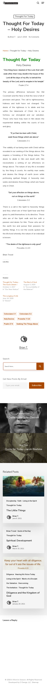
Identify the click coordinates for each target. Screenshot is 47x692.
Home (5, 50)
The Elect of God (30, 282)
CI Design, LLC (25, 682)
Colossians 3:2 (25, 314)
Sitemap (35, 682)
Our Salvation (11, 583)
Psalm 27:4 (8, 324)
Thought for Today (24, 16)
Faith (19, 501)
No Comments (34, 37)
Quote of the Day (24, 531)
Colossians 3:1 (10, 314)
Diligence (10, 574)
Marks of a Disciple (29, 579)
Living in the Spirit (30, 501)
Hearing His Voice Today (25, 574)
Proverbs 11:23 (24, 319)
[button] (42, 3)
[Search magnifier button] (40, 366)
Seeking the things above (27, 324)
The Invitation (11, 588)
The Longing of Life (10, 296)
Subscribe (36, 385)
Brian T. (13, 37)
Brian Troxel (11, 531)
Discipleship (11, 501)
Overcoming (23, 583)
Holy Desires (9, 319)
